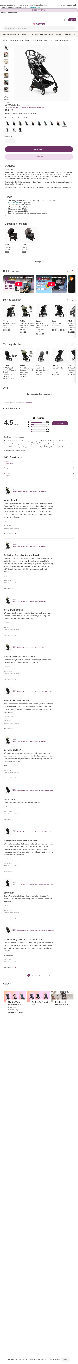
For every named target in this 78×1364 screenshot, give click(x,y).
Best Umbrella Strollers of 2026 (61, 1003)
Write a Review (39, 107)
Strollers (68, 34)
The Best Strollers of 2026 (40, 1003)
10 (49, 975)
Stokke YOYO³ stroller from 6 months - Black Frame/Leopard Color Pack (33, 930)
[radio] (6, 48)
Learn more (29, 402)
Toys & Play (34, 34)
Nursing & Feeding (46, 34)
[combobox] (39, 463)
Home (5, 40)
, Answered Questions (27, 107)
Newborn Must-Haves (16, 40)
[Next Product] (73, 271)
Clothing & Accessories (11, 34)
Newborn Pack (13, 203)
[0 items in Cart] (74, 24)
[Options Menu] (53, 533)
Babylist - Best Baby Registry (39, 24)
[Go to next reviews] (52, 975)
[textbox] (39, 398)
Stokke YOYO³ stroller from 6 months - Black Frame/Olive (29, 491)
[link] (8, 124)
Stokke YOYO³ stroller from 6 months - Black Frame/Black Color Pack (32, 692)
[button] (38, 422)
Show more (7, 190)
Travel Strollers (37, 40)
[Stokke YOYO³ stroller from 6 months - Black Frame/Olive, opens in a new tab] (8, 491)
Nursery (24, 34)
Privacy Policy (35, 7)
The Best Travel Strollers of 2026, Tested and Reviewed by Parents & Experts (15, 1007)
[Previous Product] (68, 271)
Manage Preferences (39, 10)
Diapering (59, 34)
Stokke (7, 102)
